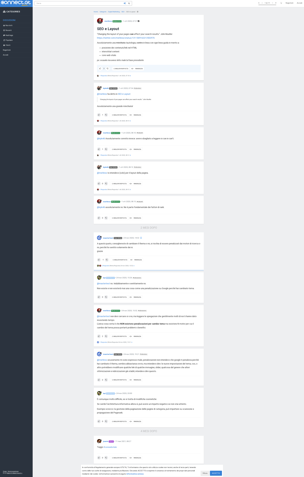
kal (104, 278)
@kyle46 (140, 132)
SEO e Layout (124, 94)
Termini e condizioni (13, 471)
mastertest (108, 238)
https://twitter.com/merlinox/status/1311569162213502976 (126, 38)
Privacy (5, 471)
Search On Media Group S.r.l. (14, 473)
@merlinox (138, 88)
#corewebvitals (110, 447)
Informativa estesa (135, 474)
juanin (105, 441)
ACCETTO (216, 473)
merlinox (108, 21)
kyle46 (106, 88)
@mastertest (137, 277)
